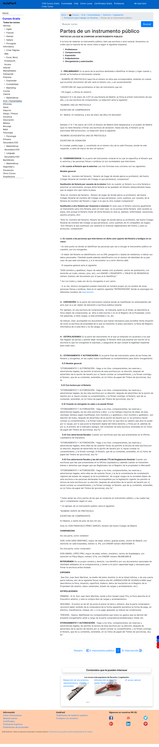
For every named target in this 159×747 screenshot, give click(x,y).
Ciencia (6, 94)
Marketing (11, 88)
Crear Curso (47, 6)
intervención (87, 292)
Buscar (147, 24)
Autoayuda (8, 74)
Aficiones (7, 104)
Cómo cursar (86, 3)
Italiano (9, 40)
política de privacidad (70, 732)
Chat (76, 3)
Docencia (7, 117)
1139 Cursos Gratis (51, 3)
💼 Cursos (74, 15)
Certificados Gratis (103, 3)
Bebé (5, 129)
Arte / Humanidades (12, 101)
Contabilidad (12, 84)
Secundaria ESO (10, 142)
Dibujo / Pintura (10, 113)
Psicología (8, 132)
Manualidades (9, 70)
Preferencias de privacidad (15, 727)
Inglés (9, 29)
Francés (10, 32)
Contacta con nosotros (67, 718)
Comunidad (66, 3)
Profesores (119, 3)
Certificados (9, 721)
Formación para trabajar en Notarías (81, 18)
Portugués (11, 43)
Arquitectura (9, 176)
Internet (6, 67)
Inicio (5, 13)
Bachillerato (8, 160)
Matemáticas (12, 97)
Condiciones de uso (55, 732)
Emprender (11, 80)
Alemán (9, 36)
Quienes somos (10, 718)
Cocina (6, 91)
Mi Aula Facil (140, 3)
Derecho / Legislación (113, 15)
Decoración (8, 120)
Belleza (6, 123)
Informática (8, 46)
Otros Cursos (9, 173)
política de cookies (85, 732)
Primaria (7, 139)
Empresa (7, 77)
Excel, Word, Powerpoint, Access (11, 61)
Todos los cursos (11, 22)
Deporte (7, 110)
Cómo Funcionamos (12, 715)
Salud (5, 107)
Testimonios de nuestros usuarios (72, 715)
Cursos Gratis (11, 18)
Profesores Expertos (12, 724)
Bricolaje (7, 126)
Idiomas (6, 25)
